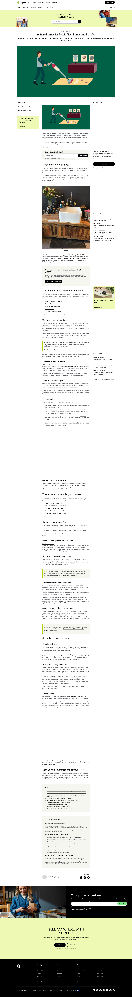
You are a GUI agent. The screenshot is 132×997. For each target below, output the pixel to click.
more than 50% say (70, 366)
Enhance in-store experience (53, 304)
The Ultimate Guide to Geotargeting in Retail (57, 804)
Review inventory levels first (53, 503)
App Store (59, 973)
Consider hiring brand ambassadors (55, 505)
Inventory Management (99, 230)
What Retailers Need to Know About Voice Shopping (59, 806)
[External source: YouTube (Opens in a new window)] (100, 990)
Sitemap (61, 990)
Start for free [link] (83, 155)
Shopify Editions (41, 970)
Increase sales (49, 309)
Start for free (109, 2)
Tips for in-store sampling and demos (26, 108)
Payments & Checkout (99, 357)
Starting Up (33, 7)
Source (66, 250)
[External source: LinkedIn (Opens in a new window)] (88, 877)
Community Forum (101, 970)
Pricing (48, 2)
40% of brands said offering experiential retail (71, 258)
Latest (46, 7)
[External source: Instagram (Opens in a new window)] (104, 990)
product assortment (80, 485)
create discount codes (71, 571)
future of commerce (77, 696)
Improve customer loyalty (52, 306)
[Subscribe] (79, 21)
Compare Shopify (81, 970)
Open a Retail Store (98, 217)
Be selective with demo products (54, 511)
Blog (18, 7)
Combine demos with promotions (54, 508)
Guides (78, 973)
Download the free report (53, 281)
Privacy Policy (85, 909)
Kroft (71, 335)
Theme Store (60, 970)
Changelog (79, 981)
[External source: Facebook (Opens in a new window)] (81, 877)
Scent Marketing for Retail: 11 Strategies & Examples (59, 798)
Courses (79, 976)
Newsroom (40, 979)
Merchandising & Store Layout (101, 377)
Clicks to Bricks (97, 363)
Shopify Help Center (102, 968)
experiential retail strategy (81, 255)
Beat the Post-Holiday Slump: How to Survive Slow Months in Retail (62, 800)
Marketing (40, 7)
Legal (44, 990)
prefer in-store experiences (65, 365)
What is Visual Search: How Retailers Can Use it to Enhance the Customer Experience (66, 793)
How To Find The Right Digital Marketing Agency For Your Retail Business (64, 808)
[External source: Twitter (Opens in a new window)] (85, 877)
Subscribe (104, 164)
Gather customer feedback (53, 311)
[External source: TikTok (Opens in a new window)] (107, 990)
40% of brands (64, 656)
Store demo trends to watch (24, 110)
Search (111, 7)
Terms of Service (36, 990)
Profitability (97, 223)
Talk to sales (72, 945)
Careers (39, 973)
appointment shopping (48, 764)
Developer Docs (61, 968)
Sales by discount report (62, 575)
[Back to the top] (18, 966)
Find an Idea (25, 7)
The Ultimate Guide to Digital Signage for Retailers (58, 802)
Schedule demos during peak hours (55, 513)
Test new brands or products (53, 301)
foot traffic (83, 416)
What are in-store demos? (24, 104)
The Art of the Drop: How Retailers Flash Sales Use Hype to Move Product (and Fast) (66, 791)
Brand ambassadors (48, 544)
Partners (59, 976)
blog (62, 31)
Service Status (100, 976)
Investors (39, 976)
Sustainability (40, 981)
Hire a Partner (100, 973)
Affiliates (59, 979)
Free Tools (79, 979)
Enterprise (54, 2)
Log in (101, 2)
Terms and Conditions (75, 909)
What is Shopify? (41, 968)
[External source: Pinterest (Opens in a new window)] (114, 990)
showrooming (53, 701)
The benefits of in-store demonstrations (27, 106)
